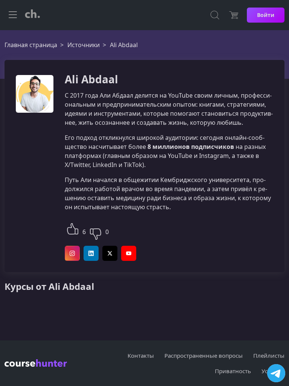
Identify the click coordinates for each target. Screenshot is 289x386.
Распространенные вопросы (203, 355)
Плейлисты (268, 355)
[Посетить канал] (276, 373)
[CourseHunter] (32, 15)
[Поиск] (214, 15)
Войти (265, 14)
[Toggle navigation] (13, 15)
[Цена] (233, 15)
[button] (73, 228)
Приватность (233, 371)
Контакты (141, 355)
